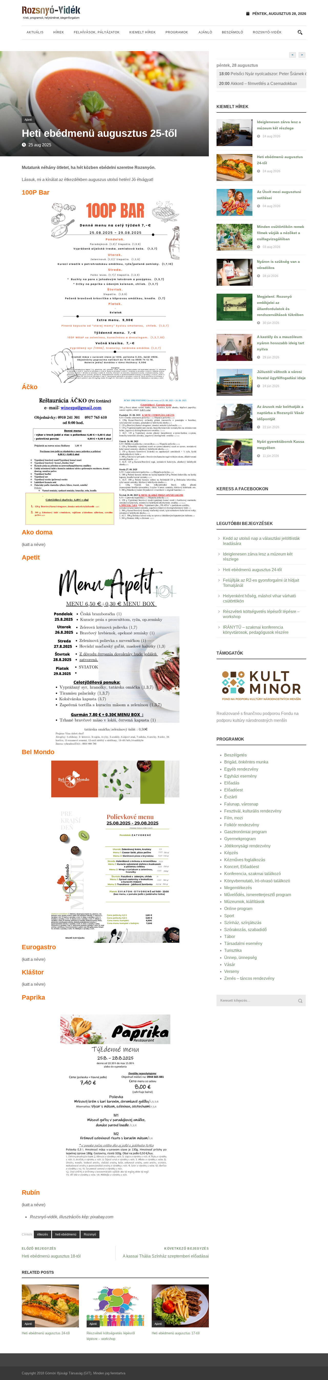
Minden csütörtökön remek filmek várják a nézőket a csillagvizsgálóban (280, 233)
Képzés (231, 853)
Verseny (231, 971)
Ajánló (205, 32)
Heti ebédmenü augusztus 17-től (176, 1333)
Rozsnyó (90, 1234)
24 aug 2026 (271, 136)
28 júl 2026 (270, 276)
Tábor (229, 936)
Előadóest (233, 790)
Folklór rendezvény (241, 825)
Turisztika (233, 950)
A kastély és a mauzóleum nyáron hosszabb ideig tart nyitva (280, 343)
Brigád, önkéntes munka (246, 762)
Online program (238, 908)
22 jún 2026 (271, 427)
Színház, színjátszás (242, 923)
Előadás (231, 783)
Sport (229, 916)
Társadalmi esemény (243, 943)
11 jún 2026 (271, 456)
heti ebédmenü (65, 1234)
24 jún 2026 (271, 386)
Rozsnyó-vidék (267, 32)
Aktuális (35, 32)
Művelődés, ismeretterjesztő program (257, 895)
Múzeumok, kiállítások (244, 901)
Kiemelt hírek (142, 32)
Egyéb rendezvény (241, 769)
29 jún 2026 (271, 357)
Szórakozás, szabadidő (245, 929)
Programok (177, 32)
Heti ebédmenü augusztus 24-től (46, 1333)
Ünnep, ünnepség (240, 957)
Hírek (58, 32)
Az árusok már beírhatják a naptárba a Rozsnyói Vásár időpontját (280, 413)
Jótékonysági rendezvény (247, 846)
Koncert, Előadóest (241, 867)
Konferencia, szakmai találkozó (252, 873)
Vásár (229, 964)
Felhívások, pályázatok (97, 32)
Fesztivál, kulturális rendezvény (252, 811)
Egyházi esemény (240, 776)
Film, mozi (233, 818)
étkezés (42, 1234)
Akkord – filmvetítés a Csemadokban (258, 83)
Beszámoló (232, 32)
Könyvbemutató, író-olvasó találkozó (257, 881)
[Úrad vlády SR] (261, 685)
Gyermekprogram (240, 839)
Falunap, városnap (241, 804)
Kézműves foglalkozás (244, 860)
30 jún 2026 (271, 323)
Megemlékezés (238, 888)
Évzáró (230, 797)
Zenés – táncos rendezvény (249, 978)
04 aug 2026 (271, 206)
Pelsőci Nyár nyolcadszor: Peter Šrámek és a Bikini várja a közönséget (262, 74)
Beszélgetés (235, 755)
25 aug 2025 (39, 145)
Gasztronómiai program (245, 832)
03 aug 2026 (271, 247)
